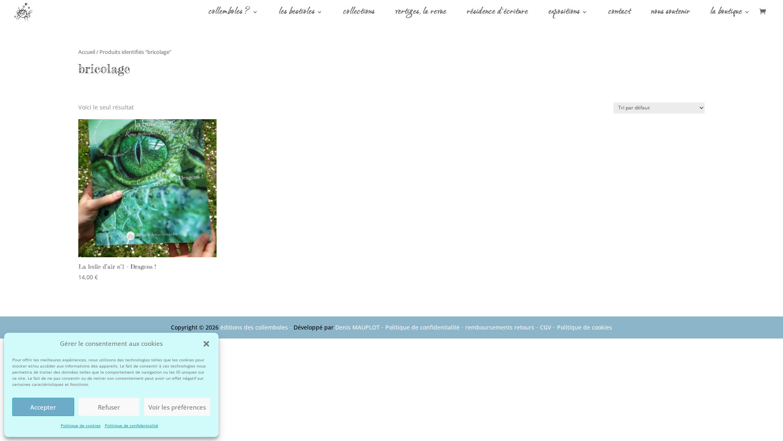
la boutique (726, 13)
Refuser (109, 407)
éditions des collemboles (254, 327)
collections (359, 13)
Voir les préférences (177, 407)
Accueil (86, 52)
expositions (564, 13)
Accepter (43, 407)
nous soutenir (670, 13)
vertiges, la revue (421, 13)
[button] (206, 344)
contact (619, 13)
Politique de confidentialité (131, 425)
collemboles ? (229, 13)
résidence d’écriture (497, 13)
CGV (545, 327)
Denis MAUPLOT (357, 327)
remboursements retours (499, 327)
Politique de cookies (81, 425)
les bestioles (297, 13)
